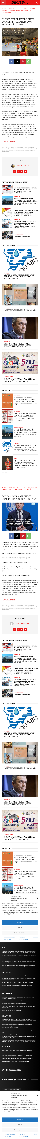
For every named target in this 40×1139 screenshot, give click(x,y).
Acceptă (20, 1119)
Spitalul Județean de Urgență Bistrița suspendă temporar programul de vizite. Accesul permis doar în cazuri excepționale (20, 958)
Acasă (4, 9)
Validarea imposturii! (22, 236)
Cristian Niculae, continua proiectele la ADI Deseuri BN (17, 985)
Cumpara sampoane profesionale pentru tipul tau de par (17, 1053)
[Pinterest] (23, 61)
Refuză (20, 1125)
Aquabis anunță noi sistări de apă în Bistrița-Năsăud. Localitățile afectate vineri (19, 276)
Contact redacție (11, 1070)
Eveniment (17, 395)
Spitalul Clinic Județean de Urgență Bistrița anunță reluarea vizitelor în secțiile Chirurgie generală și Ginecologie (19, 966)
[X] (17, 61)
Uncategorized (15, 9)
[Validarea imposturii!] (7, 235)
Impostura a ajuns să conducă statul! (12, 1010)
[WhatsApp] (28, 61)
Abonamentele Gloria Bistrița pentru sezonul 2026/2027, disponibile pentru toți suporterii (25, 190)
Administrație (8, 376)
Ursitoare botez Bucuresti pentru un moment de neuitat (17, 1058)
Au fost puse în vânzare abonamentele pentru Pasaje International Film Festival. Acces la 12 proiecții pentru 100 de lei (25, 401)
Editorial (7, 341)
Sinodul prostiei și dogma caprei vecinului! (14, 1003)
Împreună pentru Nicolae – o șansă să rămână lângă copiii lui (19, 955)
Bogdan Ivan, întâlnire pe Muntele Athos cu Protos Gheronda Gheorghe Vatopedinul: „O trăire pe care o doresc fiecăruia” (19, 952)
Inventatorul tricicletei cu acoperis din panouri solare (17, 982)
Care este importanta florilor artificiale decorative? (17, 1055)
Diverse (6, 273)
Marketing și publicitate (15, 1079)
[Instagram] (18, 171)
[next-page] (6, 474)
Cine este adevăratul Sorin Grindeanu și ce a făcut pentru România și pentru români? (17, 345)
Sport (16, 458)
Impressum (35, 1134)
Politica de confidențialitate (11, 1089)
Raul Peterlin (22, 166)
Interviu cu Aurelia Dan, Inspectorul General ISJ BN (16, 988)
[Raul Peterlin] (13, 166)
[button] (37, 1095)
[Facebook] (11, 61)
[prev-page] (3, 474)
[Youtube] (25, 171)
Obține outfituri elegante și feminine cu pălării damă (17, 1050)
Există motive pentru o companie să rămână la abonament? (18, 975)
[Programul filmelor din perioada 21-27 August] (20, 294)
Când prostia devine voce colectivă (12, 1001)
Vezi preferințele (20, 1130)
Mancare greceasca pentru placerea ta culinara (15, 1061)
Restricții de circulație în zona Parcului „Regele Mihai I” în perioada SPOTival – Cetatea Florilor (20, 379)
